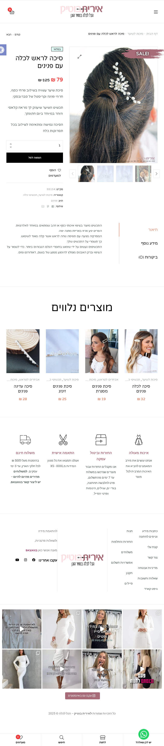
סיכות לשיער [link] (135, 34)
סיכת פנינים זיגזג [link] (62, 389)
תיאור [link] (153, 229)
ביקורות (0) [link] (148, 257)
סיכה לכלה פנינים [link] (141, 389)
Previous (72, 173)
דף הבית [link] (152, 34)
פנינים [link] (54, 200)
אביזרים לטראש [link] (108, 379)
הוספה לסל (34, 157)
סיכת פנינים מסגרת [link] (101, 389)
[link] (81, 11)
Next (156, 173)
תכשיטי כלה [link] (30, 194)
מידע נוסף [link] (149, 243)
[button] (79, 56)
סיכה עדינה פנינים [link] (23, 389)
